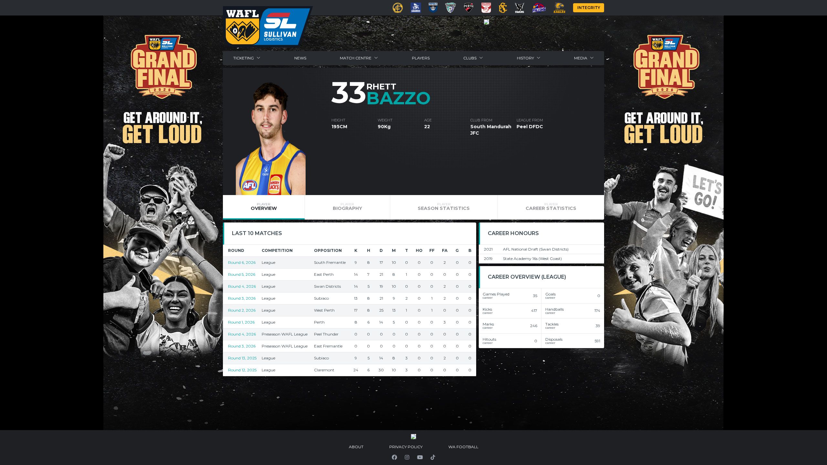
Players (421, 58)
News (300, 58)
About (356, 446)
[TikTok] (433, 457)
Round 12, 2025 (242, 369)
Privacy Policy (406, 446)
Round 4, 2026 (242, 286)
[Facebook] (394, 457)
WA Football (463, 446)
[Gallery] (486, 22)
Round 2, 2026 (242, 310)
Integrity (588, 7)
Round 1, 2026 (241, 322)
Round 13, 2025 (242, 358)
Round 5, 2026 (241, 274)
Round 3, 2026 (242, 298)
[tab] (264, 207)
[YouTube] (420, 457)
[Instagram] (407, 457)
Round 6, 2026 (242, 262)
